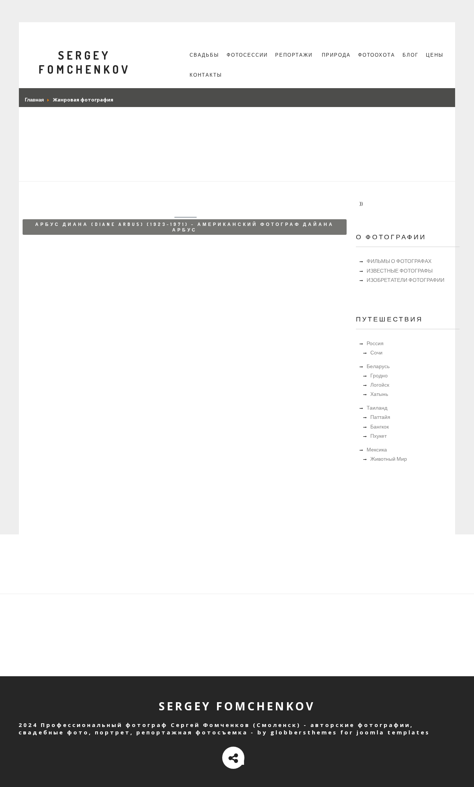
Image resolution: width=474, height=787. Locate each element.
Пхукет (378, 436)
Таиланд (377, 407)
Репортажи (294, 55)
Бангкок (379, 426)
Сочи (376, 352)
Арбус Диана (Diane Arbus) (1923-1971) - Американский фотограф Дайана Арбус (184, 227)
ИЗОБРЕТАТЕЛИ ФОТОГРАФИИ (405, 280)
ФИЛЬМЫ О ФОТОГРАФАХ (399, 261)
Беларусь (378, 366)
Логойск (379, 384)
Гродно (379, 375)
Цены (435, 55)
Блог (410, 55)
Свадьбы (204, 55)
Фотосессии (247, 55)
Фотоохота (376, 55)
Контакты (206, 75)
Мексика (377, 449)
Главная (34, 100)
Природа (336, 55)
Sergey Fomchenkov (84, 62)
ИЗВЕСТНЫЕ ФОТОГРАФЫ (400, 270)
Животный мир (388, 459)
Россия (375, 343)
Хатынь (379, 394)
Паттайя (380, 417)
